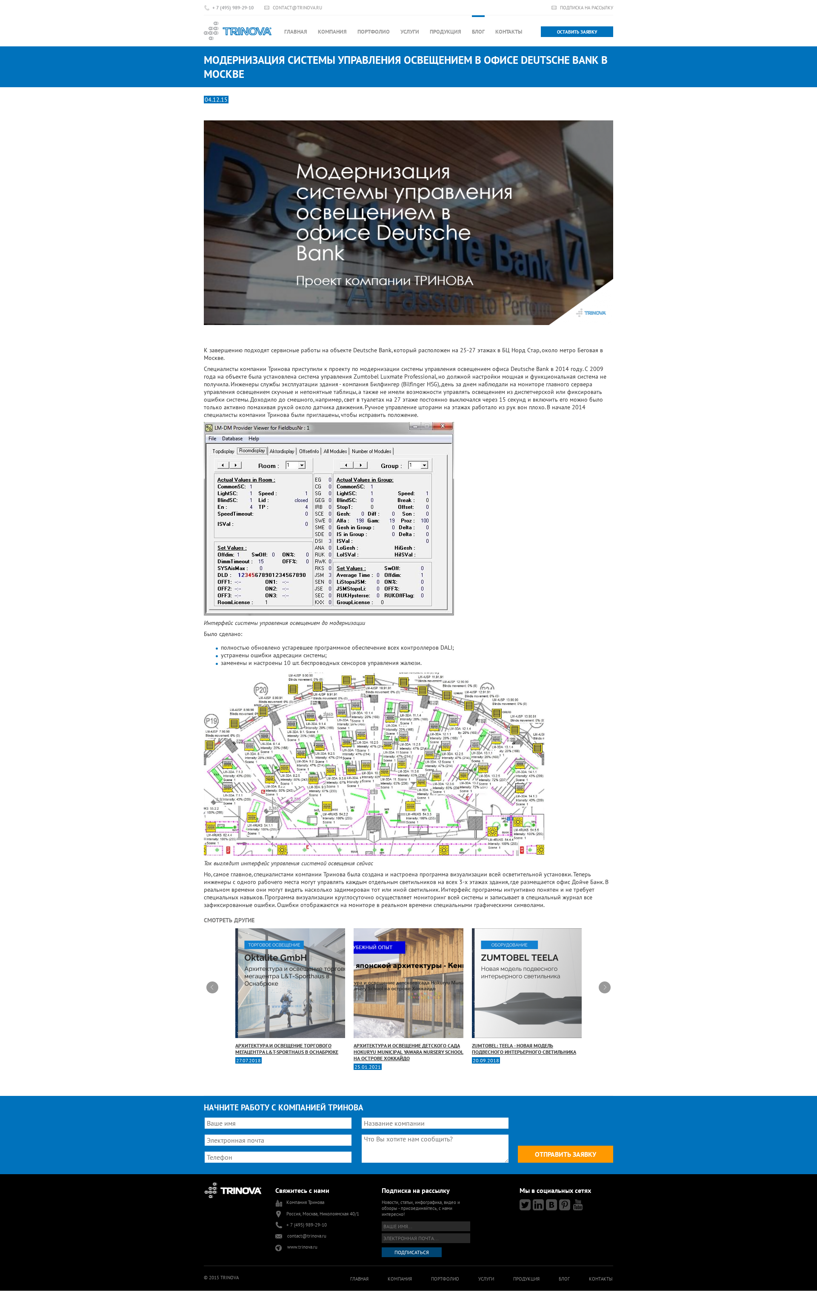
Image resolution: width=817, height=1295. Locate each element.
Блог (478, 31)
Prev (212, 987)
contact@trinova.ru (297, 7)
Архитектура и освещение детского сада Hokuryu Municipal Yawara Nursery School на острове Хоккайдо (408, 1051)
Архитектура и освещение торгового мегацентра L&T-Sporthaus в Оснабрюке (286, 1048)
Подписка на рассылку (586, 7)
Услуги (409, 31)
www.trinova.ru (302, 1247)
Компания (332, 31)
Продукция (445, 31)
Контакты (508, 31)
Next (604, 987)
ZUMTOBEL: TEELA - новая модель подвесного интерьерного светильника (524, 1048)
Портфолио (373, 31)
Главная (295, 31)
